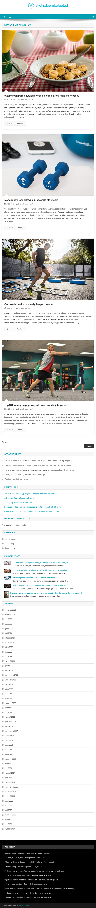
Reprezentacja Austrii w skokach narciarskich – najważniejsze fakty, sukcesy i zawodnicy (39, 889)
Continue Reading (16, 123)
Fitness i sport (10, 539)
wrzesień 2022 (10, 680)
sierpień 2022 (10, 684)
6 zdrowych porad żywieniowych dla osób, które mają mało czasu (41, 95)
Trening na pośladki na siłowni (16, 479)
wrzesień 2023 (10, 643)
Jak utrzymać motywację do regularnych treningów (24, 858)
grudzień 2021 (10, 722)
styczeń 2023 (10, 661)
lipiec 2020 (9, 801)
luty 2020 (8, 824)
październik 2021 (11, 731)
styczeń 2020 (10, 829)
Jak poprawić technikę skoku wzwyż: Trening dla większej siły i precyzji (40, 563)
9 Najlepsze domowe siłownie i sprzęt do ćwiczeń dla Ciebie (27, 897)
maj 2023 (8, 652)
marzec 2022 (10, 708)
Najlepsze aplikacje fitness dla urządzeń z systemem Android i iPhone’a (32, 507)
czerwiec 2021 (10, 750)
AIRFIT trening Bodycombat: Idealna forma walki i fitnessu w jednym (39, 585)
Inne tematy (9, 544)
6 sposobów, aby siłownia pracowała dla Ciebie (31, 199)
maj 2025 (8, 624)
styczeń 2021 (10, 773)
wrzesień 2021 (10, 736)
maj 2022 (8, 698)
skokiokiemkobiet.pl (25, 100)
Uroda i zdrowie (11, 548)
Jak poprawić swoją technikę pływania (19, 498)
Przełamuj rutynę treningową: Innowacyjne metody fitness (35, 578)
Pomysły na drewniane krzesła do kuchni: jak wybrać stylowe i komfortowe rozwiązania (39, 465)
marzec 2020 (10, 819)
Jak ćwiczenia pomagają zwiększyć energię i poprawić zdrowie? (29, 494)
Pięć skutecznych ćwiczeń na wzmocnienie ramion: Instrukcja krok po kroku (34, 871)
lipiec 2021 (9, 745)
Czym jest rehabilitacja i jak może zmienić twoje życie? (26, 475)
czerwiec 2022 (10, 694)
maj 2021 (8, 754)
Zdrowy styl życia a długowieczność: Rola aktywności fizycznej (29, 862)
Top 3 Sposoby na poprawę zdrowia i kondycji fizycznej (35, 405)
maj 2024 (8, 633)
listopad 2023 (10, 638)
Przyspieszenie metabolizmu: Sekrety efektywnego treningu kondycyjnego (34, 511)
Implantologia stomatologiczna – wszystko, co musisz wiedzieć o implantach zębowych (39, 470)
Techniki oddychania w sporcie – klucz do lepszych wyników (27, 893)
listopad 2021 (10, 726)
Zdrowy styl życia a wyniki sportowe (18, 503)
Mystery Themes (24, 905)
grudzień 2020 (10, 778)
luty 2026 (8, 619)
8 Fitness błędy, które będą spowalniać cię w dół (23, 867)
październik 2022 (11, 675)
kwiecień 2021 (10, 759)
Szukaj (4, 442)
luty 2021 (8, 768)
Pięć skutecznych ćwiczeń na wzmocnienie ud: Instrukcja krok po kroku (32, 880)
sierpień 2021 (10, 740)
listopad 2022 (10, 670)
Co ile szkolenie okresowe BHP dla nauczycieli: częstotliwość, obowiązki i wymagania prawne (41, 461)
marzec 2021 (10, 764)
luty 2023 (8, 657)
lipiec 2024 (9, 629)
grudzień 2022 (10, 666)
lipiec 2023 (9, 647)
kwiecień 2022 (10, 703)
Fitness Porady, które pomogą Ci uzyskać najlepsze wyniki (27, 853)
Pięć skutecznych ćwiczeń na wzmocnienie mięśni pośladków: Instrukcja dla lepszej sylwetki (46, 593)
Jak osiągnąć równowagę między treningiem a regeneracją (27, 875)
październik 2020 (11, 787)
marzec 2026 (10, 615)
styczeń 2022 (10, 717)
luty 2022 (8, 712)
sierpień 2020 (10, 796)
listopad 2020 (10, 782)
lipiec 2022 (9, 689)
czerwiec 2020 (10, 806)
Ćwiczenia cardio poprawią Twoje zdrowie (28, 304)
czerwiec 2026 (10, 610)
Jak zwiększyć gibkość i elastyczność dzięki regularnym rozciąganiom (39, 570)
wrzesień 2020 (10, 792)
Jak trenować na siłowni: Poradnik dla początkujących (25, 884)
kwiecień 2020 (10, 815)
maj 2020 (8, 810)
